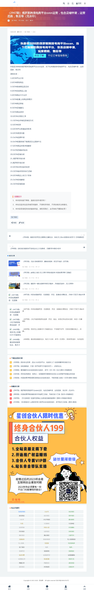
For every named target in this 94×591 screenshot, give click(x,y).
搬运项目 (46, 535)
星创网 (41, 580)
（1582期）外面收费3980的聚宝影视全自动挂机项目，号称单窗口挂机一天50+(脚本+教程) (44, 378)
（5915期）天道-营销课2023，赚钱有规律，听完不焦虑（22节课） (46, 261)
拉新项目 (46, 531)
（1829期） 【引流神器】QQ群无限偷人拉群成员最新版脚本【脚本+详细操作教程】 (42, 398)
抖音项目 (22, 531)
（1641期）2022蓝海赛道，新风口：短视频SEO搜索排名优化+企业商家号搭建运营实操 (43, 374)
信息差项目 (21, 511)
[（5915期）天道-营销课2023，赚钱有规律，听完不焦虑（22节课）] (14, 263)
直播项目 (71, 551)
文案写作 (71, 535)
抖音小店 (46, 527)
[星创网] (8, 20)
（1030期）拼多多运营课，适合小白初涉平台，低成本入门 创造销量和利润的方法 (41, 362)
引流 (21, 523)
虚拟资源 (71, 563)
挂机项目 (71, 531)
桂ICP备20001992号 (62, 580)
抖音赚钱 (71, 527)
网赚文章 (22, 563)
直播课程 (46, 551)
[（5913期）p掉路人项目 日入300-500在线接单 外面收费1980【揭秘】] (14, 274)
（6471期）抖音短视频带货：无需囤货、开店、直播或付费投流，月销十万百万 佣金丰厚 (53, 295)
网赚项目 (46, 563)
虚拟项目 (22, 567)
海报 (14, 223)
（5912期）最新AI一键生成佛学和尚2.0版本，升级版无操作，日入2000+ (48, 284)
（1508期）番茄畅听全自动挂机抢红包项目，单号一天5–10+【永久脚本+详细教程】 (42, 370)
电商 (46, 547)
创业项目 (71, 511)
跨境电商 (46, 567)
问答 (47, 589)
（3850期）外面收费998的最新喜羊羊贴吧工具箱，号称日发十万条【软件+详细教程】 (43, 394)
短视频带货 (46, 555)
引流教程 (46, 523)
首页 (20, 32)
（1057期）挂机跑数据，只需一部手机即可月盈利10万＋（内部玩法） (37, 366)
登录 (79, 3)
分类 (28, 589)
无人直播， (21, 543)
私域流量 (46, 559)
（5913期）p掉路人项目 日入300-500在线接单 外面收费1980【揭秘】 (47, 272)
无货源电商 (71, 543)
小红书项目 (46, 519)
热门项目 (14, 20)
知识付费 (22, 555)
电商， (71, 547)
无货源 (47, 543)
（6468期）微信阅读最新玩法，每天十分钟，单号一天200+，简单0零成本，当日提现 (53, 339)
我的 (65, 589)
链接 (22, 223)
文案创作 (22, 539)
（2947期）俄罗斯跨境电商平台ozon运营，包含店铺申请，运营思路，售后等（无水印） (43, 390)
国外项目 (71, 515)
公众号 (47, 511)
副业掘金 (22, 515)
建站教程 (71, 519)
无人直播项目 (71, 539)
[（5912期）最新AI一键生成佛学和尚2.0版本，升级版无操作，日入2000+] (14, 286)
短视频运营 (21, 559)
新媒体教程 (46, 539)
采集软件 (71, 567)
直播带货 (22, 551)
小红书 (22, 519)
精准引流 (71, 559)
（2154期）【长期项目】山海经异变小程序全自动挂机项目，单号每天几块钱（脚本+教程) (44, 402)
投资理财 (22, 527)
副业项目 (46, 515)
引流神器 (71, 523)
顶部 (84, 589)
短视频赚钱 (71, 555)
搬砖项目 (22, 535)
